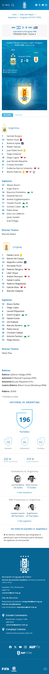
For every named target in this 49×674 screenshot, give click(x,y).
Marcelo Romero (14, 325)
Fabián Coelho (13, 280)
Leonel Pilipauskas (15, 311)
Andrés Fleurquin (15, 276)
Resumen (7, 115)
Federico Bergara (15, 269)
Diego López (13, 307)
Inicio (14, 14)
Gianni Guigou (13, 314)
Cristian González (12, 70)
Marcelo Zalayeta (15, 290)
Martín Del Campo (15, 258)
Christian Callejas (15, 332)
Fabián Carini (13, 255)
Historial (18, 115)
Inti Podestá (12, 322)
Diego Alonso (13, 339)
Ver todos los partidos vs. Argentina (28, 529)
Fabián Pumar (13, 318)
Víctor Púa (7, 353)
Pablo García (13, 329)
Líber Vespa (12, 273)
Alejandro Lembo (15, 262)
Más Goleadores (24, 492)
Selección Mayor (27, 14)
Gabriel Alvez (13, 287)
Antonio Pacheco (15, 336)
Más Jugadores (24, 521)
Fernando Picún (14, 265)
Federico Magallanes (16, 283)
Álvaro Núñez (13, 304)
